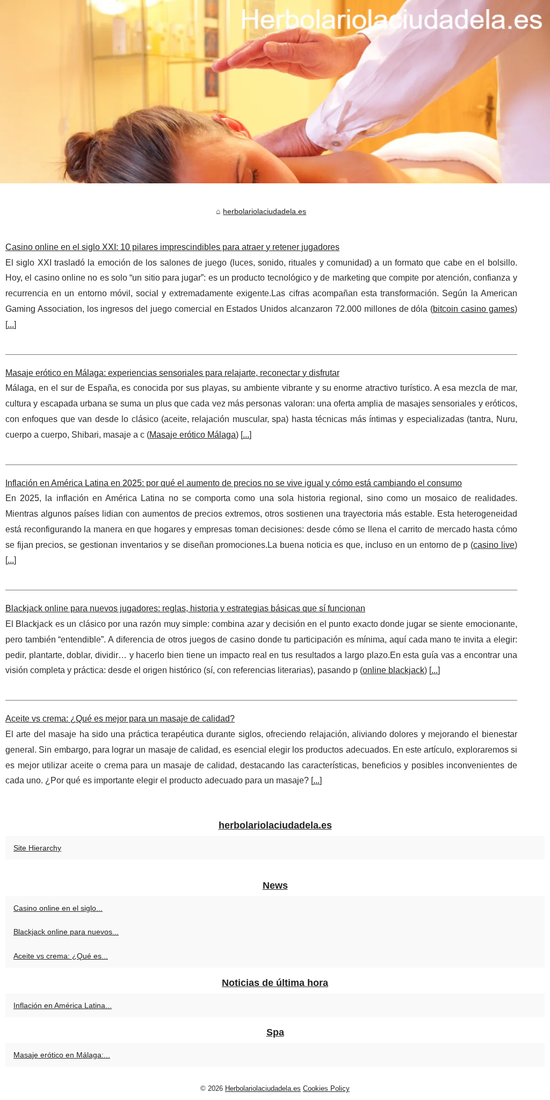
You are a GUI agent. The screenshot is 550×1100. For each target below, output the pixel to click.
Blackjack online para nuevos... (66, 931)
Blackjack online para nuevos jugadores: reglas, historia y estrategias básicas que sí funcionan (185, 608)
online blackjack (393, 670)
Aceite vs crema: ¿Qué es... (60, 956)
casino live (494, 544)
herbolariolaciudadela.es (264, 211)
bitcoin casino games (474, 308)
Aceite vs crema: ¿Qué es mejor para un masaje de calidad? (120, 718)
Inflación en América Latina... (62, 1005)
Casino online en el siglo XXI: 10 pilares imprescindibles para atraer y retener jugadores (172, 247)
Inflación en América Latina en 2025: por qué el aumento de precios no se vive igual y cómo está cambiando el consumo (233, 483)
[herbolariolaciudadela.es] (275, 91)
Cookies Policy (326, 1088)
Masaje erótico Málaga (192, 434)
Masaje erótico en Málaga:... (61, 1055)
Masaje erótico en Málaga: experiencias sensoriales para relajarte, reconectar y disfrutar (172, 372)
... (11, 324)
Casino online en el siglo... (58, 908)
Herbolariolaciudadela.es (263, 1088)
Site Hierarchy (37, 848)
